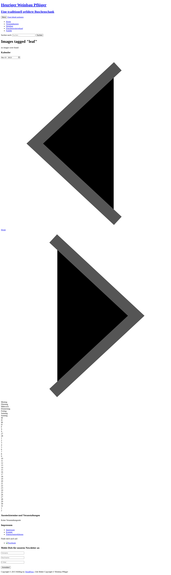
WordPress (29, 572)
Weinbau (9, 26)
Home (8, 22)
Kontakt (9, 532)
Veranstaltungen (12, 24)
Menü (4, 17)
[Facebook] (11, 543)
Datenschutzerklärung (14, 534)
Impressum (10, 530)
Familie (9, 31)
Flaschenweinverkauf (14, 28)
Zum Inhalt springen (16, 17)
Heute (3, 230)
